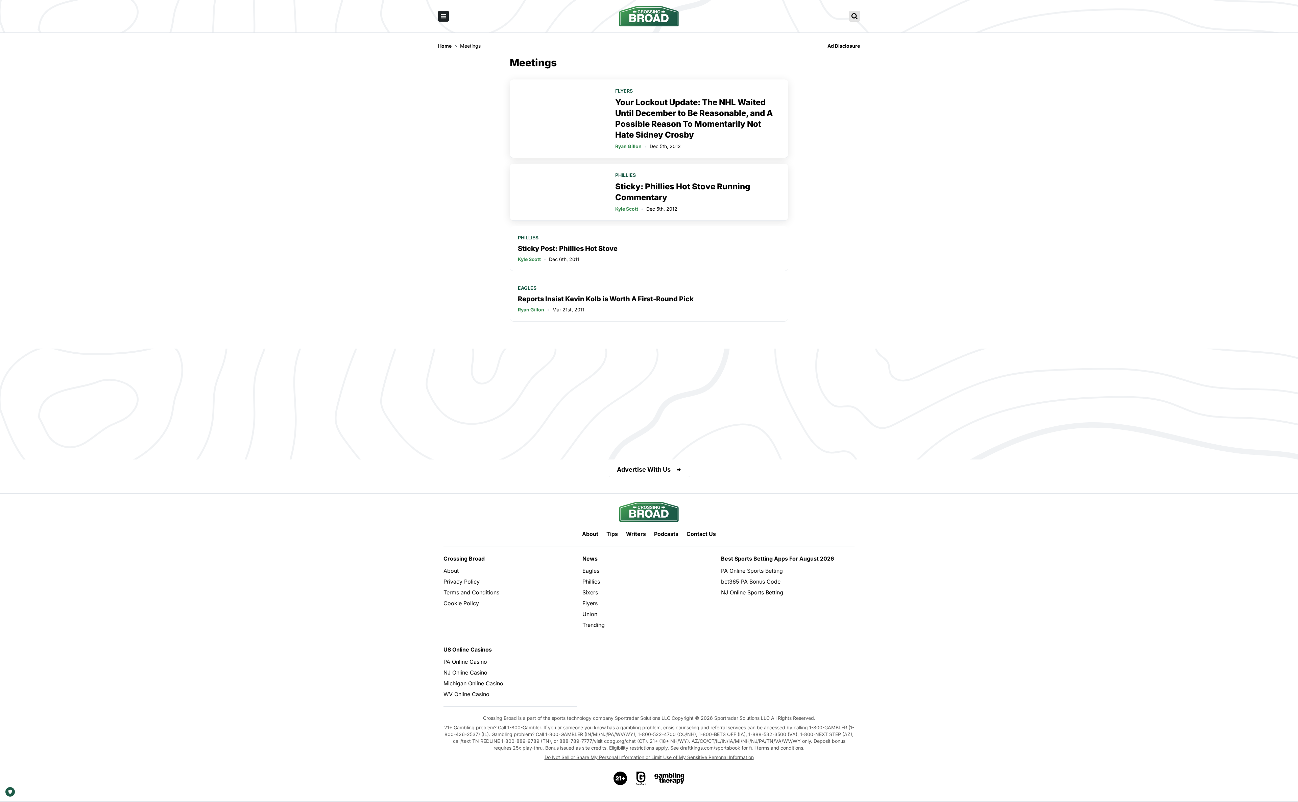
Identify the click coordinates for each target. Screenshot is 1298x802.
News (590, 558)
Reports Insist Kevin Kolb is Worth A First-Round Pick (606, 299)
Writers (636, 533)
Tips (612, 533)
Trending (593, 624)
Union (589, 614)
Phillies (625, 175)
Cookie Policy (461, 603)
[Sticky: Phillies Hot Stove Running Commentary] (558, 192)
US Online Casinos (467, 649)
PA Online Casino (465, 661)
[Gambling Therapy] (669, 778)
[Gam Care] (641, 778)
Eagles (527, 288)
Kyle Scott (626, 209)
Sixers (590, 592)
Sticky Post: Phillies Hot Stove (568, 248)
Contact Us (701, 533)
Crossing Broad (464, 558)
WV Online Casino (466, 694)
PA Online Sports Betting (752, 570)
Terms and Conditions (471, 592)
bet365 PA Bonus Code (750, 581)
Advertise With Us (644, 469)
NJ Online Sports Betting (752, 592)
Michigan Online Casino (473, 683)
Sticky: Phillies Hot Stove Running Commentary (682, 192)
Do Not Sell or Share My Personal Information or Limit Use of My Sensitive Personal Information (649, 757)
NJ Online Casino (465, 672)
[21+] (621, 778)
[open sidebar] (443, 16)
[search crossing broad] (854, 16)
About (590, 533)
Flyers (624, 91)
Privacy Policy (461, 581)
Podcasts (666, 533)
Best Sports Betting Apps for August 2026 (777, 558)
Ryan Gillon (628, 146)
